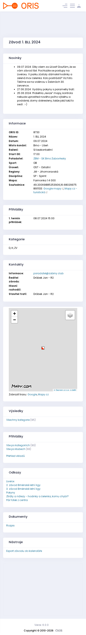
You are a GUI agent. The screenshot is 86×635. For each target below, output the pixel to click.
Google (32, 394)
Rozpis (10, 525)
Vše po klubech (15, 449)
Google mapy (52, 188)
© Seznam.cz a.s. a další (65, 390)
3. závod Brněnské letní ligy (23, 489)
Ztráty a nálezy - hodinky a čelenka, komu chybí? (37, 496)
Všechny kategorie (18, 420)
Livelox (10, 481)
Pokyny (10, 492)
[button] (43, 346)
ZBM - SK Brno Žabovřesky (49, 158)
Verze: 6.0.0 (41, 625)
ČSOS (58, 630)
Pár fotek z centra (17, 500)
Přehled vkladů (15, 456)
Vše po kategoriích (18, 445)
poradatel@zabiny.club (48, 273)
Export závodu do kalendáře (24, 551)
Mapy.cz (43, 394)
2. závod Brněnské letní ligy (23, 485)
